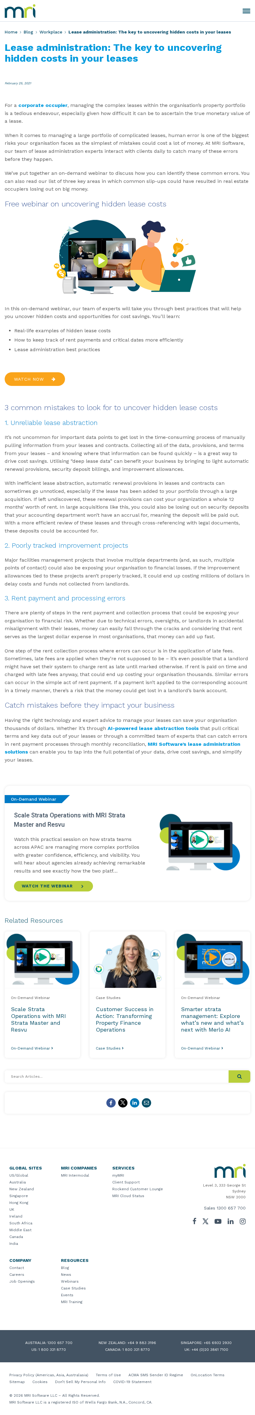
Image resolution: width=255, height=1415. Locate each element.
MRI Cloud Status (128, 1196)
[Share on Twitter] (123, 1103)
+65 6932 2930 (218, 1343)
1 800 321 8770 (52, 1349)
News (66, 1274)
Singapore (18, 1196)
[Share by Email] (146, 1103)
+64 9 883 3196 (142, 1343)
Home (11, 31)
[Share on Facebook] (111, 1103)
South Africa (20, 1223)
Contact (16, 1268)
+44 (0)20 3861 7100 (210, 1349)
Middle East (20, 1230)
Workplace (50, 31)
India (13, 1243)
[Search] (239, 1076)
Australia (17, 1182)
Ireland (15, 1216)
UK (11, 1209)
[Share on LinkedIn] (134, 1103)
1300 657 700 (231, 1207)
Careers (16, 1274)
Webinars (70, 1281)
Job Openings (22, 1281)
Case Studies (73, 1288)
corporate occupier (42, 105)
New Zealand (21, 1189)
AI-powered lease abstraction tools (153, 728)
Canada (16, 1237)
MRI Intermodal (75, 1175)
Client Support (126, 1182)
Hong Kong (18, 1203)
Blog (28, 31)
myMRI (118, 1175)
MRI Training (71, 1302)
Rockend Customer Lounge (137, 1189)
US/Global (18, 1175)
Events (67, 1295)
